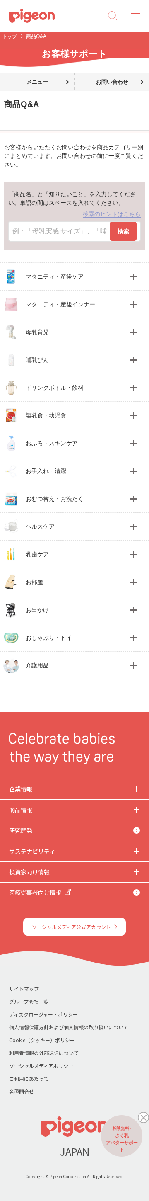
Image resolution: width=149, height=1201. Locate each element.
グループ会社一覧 (28, 1001)
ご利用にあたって (28, 1078)
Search (112, 15)
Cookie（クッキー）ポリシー (42, 1039)
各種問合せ (21, 1091)
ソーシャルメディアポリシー (41, 1065)
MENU (132, 15)
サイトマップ (24, 988)
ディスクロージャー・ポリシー (43, 1014)
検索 (123, 231)
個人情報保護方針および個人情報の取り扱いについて (68, 1027)
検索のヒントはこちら (112, 214)
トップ (9, 36)
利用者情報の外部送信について (44, 1052)
